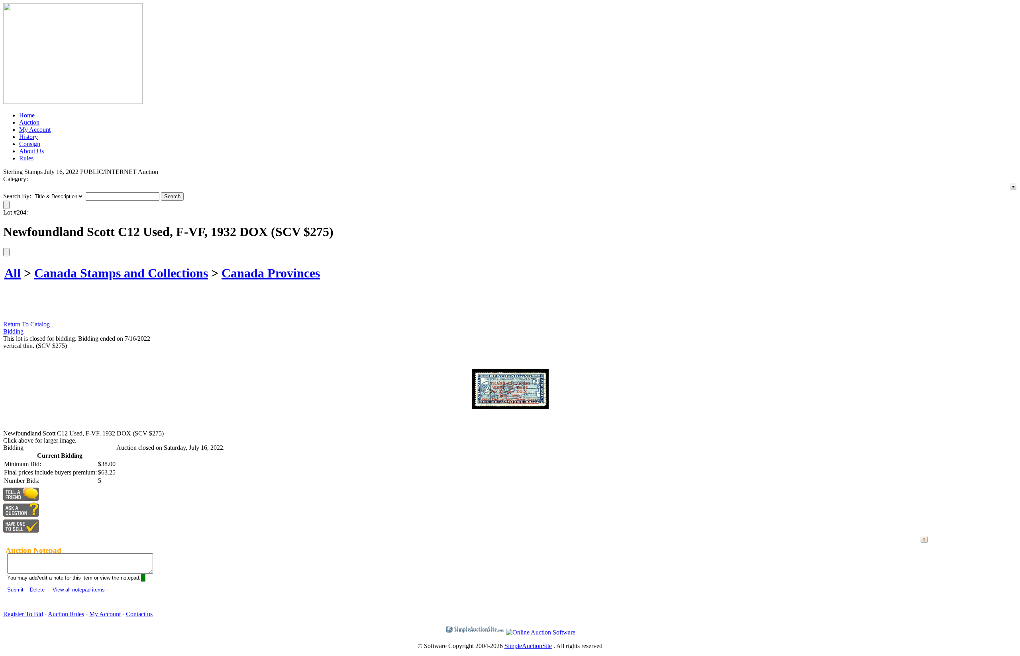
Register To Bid (23, 614)
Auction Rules (66, 614)
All (12, 273)
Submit (15, 590)
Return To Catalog (26, 324)
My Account (35, 129)
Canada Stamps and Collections (121, 273)
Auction (29, 122)
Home (27, 115)
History (28, 136)
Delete (37, 590)
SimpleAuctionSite (528, 645)
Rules (26, 158)
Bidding (13, 331)
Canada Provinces (271, 273)
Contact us (139, 614)
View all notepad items (79, 590)
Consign (29, 144)
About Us (31, 151)
